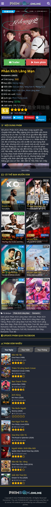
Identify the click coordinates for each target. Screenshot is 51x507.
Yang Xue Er (29, 86)
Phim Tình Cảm (18, 90)
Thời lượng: (8, 101)
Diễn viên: (7, 86)
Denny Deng (18, 83)
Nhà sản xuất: (9, 94)
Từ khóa (6, 313)
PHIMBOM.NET (23, 500)
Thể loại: (7, 90)
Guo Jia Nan (18, 86)
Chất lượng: (8, 79)
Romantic (36, 313)
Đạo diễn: (7, 83)
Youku (18, 94)
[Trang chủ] (25, 3)
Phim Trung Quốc (20, 98)
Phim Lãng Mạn (33, 90)
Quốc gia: (7, 98)
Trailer (16, 62)
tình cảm (12, 132)
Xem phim (39, 62)
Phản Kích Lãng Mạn (21, 313)
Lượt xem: (7, 105)
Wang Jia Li (40, 86)
